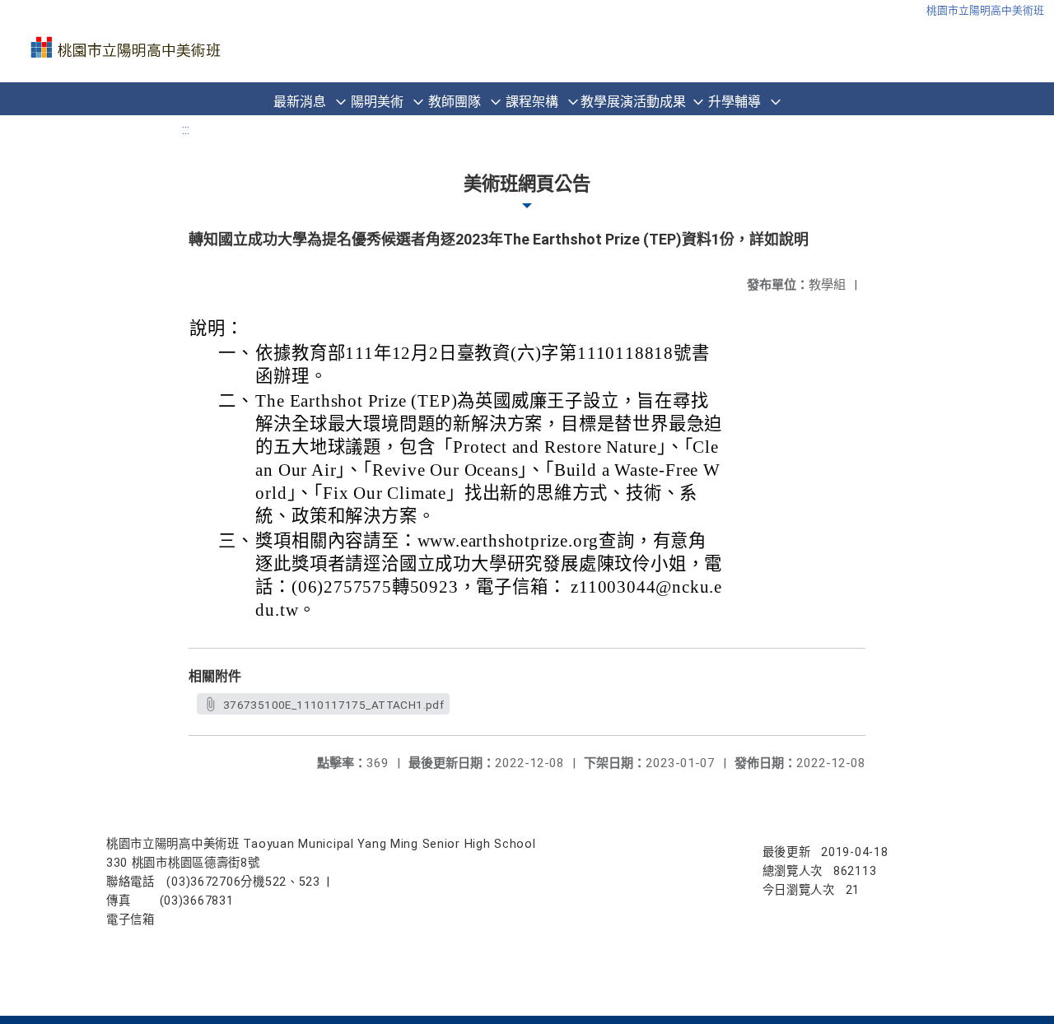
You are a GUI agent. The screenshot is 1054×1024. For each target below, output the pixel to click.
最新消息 (299, 101)
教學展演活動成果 (633, 101)
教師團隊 (454, 101)
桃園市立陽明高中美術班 (985, 10)
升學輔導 (734, 101)
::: (185, 129)
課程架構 (532, 101)
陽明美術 (377, 101)
